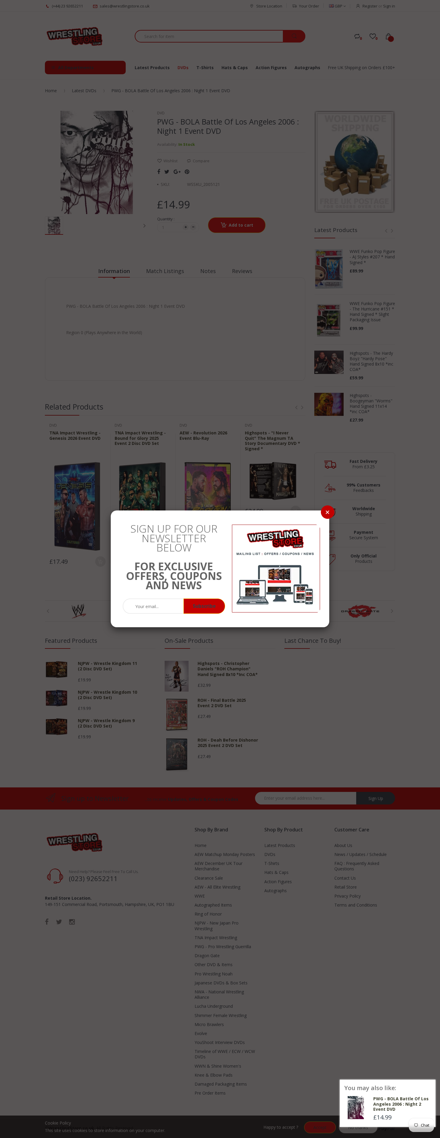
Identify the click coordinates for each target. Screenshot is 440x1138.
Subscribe (204, 606)
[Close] (327, 512)
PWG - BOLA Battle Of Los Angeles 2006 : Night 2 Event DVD (401, 1104)
